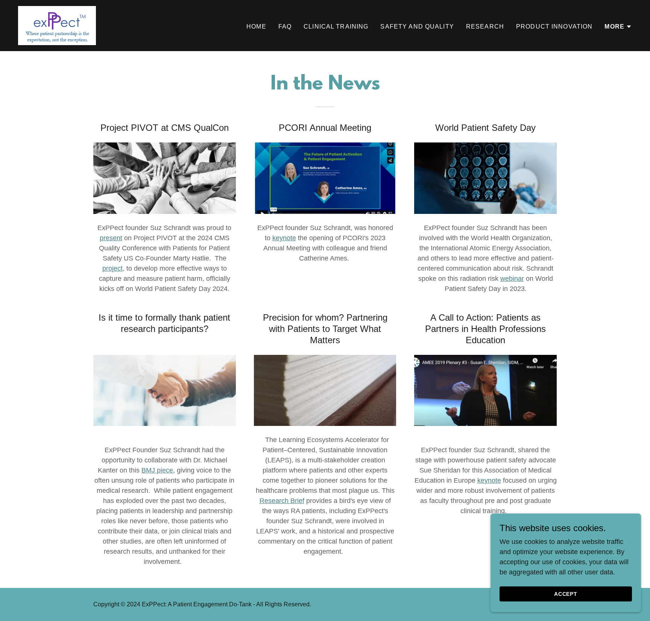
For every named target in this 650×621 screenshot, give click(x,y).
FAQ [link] (285, 26)
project (112, 268)
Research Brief (282, 500)
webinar (512, 278)
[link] (57, 25)
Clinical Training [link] (336, 26)
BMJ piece (157, 470)
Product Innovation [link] (554, 26)
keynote (284, 238)
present (111, 238)
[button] (618, 26)
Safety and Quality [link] (417, 26)
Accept (566, 594)
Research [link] (485, 26)
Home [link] (256, 26)
